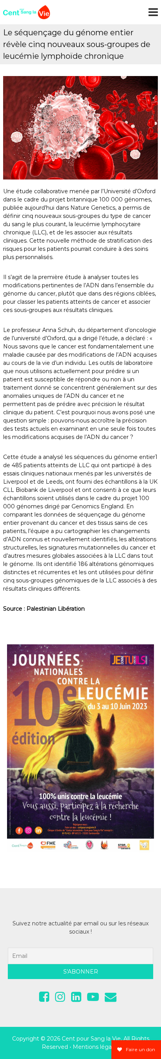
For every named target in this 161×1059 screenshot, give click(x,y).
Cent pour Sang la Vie (91, 1038)
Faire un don (140, 1049)
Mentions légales (96, 1046)
